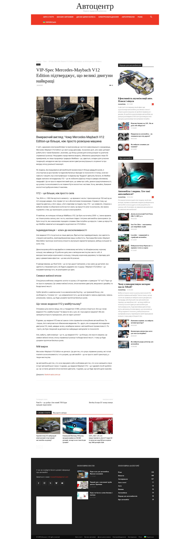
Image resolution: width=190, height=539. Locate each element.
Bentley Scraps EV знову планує (101, 403)
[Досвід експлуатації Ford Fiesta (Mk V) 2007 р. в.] (123, 217)
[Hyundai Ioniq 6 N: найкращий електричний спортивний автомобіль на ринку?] (48, 425)
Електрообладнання (109, 17)
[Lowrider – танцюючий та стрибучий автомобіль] (123, 238)
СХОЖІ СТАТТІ (44, 413)
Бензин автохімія (65, 17)
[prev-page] (37, 446)
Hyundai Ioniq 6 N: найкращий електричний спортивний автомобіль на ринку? (46, 438)
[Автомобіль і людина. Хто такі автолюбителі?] (136, 176)
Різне (140, 17)
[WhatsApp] (53, 90)
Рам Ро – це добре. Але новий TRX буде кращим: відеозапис (51, 404)
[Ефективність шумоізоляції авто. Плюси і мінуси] (136, 83)
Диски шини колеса (85, 17)
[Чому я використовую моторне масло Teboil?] (136, 272)
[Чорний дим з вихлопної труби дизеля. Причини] (82, 485)
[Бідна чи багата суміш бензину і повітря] (82, 495)
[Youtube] (62, 483)
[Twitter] (43, 90)
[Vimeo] (56, 483)
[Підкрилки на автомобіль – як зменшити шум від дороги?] (123, 137)
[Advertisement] (95, 41)
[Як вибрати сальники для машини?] (123, 147)
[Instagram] (44, 483)
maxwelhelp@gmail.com (59, 477)
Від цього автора (60, 413)
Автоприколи (128, 17)
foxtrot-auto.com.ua (52, 374)
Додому (38, 61)
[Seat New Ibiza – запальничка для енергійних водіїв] (123, 227)
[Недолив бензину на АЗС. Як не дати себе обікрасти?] (123, 126)
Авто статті (48, 17)
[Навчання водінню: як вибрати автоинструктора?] (123, 323)
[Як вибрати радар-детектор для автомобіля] (123, 344)
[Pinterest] (48, 90)
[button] (151, 17)
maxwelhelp (121, 104)
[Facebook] (38, 90)
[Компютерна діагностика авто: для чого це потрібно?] (123, 334)
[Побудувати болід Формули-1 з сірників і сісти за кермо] (123, 248)
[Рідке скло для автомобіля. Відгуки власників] (82, 474)
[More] (59, 90)
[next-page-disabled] (41, 446)
